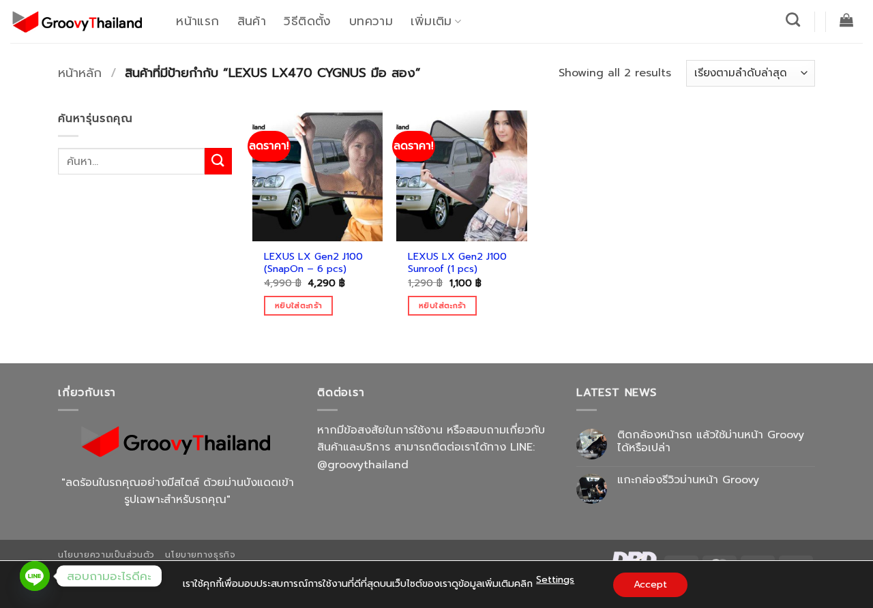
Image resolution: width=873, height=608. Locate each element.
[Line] (35, 576)
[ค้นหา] (793, 19)
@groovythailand (363, 465)
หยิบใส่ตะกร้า (298, 305)
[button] (847, 20)
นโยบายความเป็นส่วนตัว (106, 555)
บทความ (371, 21)
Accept (650, 584)
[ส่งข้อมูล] (218, 161)
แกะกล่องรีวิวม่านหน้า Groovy (688, 480)
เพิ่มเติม (431, 21)
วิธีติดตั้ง (307, 21)
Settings (555, 580)
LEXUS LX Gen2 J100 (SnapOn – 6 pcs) (313, 262)
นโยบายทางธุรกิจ (200, 555)
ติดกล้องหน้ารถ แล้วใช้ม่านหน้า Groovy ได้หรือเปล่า (710, 442)
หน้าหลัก (80, 72)
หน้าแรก (197, 21)
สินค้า (251, 21)
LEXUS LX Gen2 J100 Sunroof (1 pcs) (457, 262)
